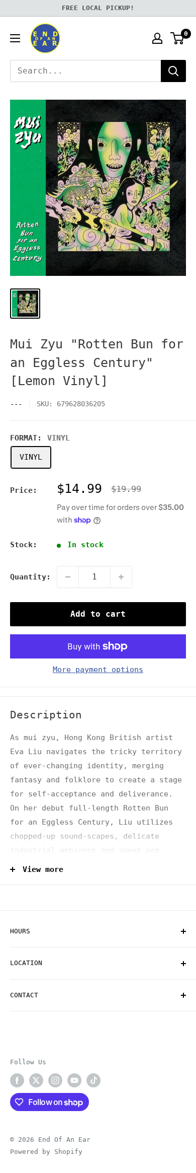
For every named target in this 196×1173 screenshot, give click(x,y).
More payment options (98, 669)
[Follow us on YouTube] (74, 1080)
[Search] (173, 71)
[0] (177, 38)
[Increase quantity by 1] (121, 577)
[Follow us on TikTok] (93, 1080)
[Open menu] (15, 38)
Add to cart (98, 614)
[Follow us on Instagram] (55, 1080)
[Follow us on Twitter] (36, 1080)
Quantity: (30, 576)
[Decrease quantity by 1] (67, 577)
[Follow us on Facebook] (17, 1080)
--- (16, 404)
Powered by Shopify (46, 1151)
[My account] (157, 38)
